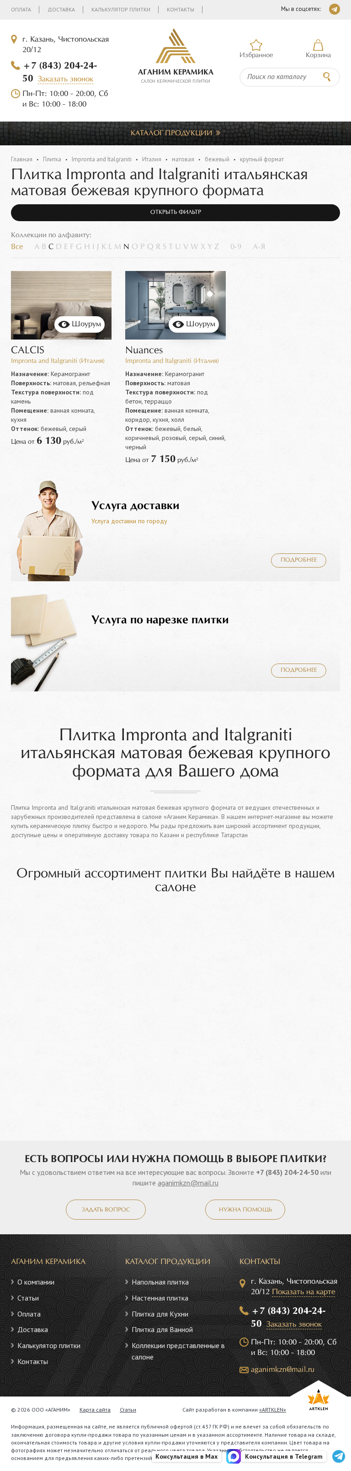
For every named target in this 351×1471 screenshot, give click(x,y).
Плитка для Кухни (160, 1313)
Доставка (61, 9)
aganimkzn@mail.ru (188, 1182)
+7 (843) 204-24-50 (287, 1172)
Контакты (180, 9)
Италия (151, 159)
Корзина (318, 55)
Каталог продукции (172, 133)
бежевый (217, 159)
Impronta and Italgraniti (102, 159)
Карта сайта (95, 1409)
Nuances (144, 351)
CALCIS (27, 351)
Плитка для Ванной (162, 1329)
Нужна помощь (245, 1210)
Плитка (52, 159)
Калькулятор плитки (120, 9)
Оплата (21, 9)
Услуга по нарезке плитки (160, 620)
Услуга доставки (135, 505)
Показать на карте (303, 1292)
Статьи (28, 1297)
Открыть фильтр (175, 212)
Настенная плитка (160, 1297)
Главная (21, 159)
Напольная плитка (160, 1281)
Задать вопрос (106, 1210)
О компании (35, 1281)
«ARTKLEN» (272, 1409)
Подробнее (299, 560)
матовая (183, 159)
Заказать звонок (65, 79)
